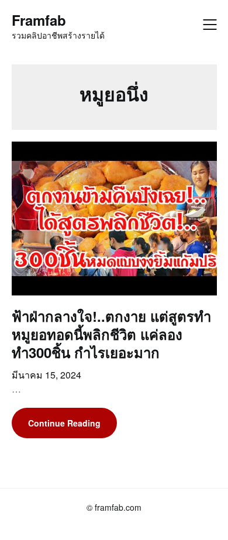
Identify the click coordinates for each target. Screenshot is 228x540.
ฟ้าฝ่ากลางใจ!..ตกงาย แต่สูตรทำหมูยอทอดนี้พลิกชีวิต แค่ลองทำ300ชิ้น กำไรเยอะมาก (111, 334)
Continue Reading (64, 423)
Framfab (39, 20)
